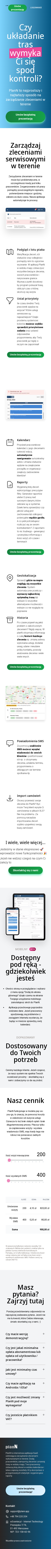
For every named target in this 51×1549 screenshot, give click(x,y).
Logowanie (36, 7)
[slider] (9, 1160)
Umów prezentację (17, 8)
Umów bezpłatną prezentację (25, 116)
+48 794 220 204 (18, 1516)
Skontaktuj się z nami (25, 870)
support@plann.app (19, 1511)
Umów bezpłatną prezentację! (25, 1490)
